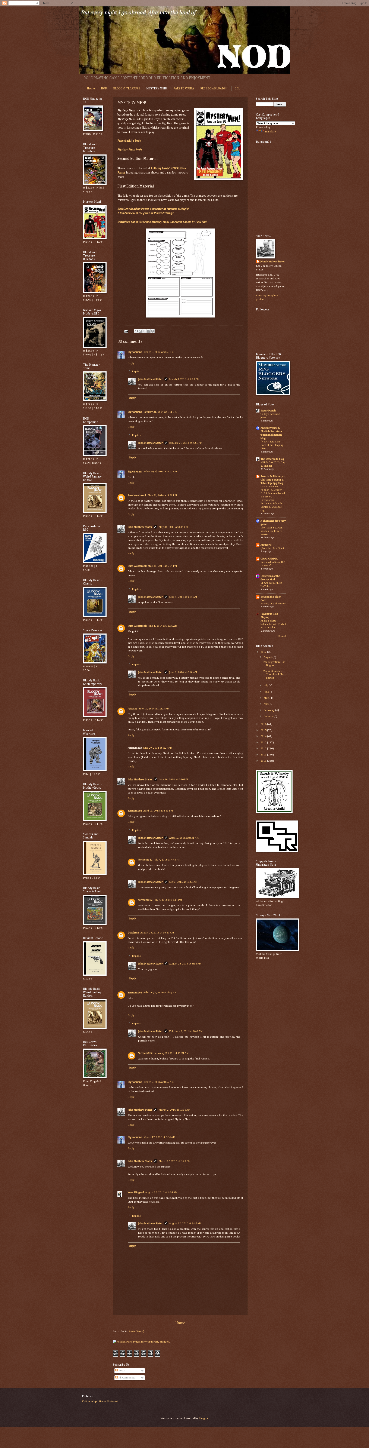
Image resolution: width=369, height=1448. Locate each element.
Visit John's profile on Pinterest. (100, 1401)
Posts (129, 149)
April (267, 704)
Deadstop (133, 932)
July (266, 685)
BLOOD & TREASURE (126, 88)
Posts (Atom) (136, 1331)
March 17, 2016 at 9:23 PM (174, 1161)
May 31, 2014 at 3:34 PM (173, 527)
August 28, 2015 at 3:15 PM (185, 963)
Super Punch (268, 410)
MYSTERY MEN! (156, 88)
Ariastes (132, 708)
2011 (264, 754)
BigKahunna (135, 352)
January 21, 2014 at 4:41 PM (160, 412)
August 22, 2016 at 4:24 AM (161, 1192)
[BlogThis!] (140, 331)
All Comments (126, 1377)
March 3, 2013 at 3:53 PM (159, 352)
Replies (136, 371)
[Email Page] (126, 331)
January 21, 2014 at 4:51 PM (185, 443)
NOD (104, 88)
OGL (237, 88)
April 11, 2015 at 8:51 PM (158, 810)
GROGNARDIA (269, 558)
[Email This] (136, 331)
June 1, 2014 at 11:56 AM (162, 626)
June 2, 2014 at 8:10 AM (183, 672)
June (267, 691)
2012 (264, 748)
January (269, 716)
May (266, 698)
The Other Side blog (272, 459)
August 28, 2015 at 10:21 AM (157, 932)
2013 (264, 742)
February (269, 710)
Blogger (203, 1418)
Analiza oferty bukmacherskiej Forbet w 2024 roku (273, 624)
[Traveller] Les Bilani (272, 548)
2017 (264, 652)
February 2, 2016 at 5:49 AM (160, 992)
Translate (270, 131)
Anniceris (266, 544)
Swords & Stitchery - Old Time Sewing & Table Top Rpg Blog (272, 480)
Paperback (124, 140)
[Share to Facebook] (148, 331)
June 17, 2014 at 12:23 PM (153, 708)
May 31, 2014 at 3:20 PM (162, 495)
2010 (264, 761)
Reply (131, 363)
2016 (264, 724)
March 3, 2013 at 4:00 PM (184, 379)
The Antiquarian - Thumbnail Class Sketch (274, 674)
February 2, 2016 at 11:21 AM (171, 1053)
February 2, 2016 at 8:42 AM (186, 1031)
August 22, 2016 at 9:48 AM (185, 1223)
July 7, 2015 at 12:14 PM (168, 900)
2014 (264, 736)
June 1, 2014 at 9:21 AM (183, 597)
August (268, 657)
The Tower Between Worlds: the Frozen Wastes (272, 531)
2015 (264, 730)
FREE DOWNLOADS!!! (214, 88)
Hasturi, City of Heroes (273, 603)
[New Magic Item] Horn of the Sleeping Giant (272, 445)
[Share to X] (144, 331)
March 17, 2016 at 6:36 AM (159, 1137)
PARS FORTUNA (183, 88)
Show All (282, 636)
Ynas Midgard (136, 1192)
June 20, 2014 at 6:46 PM (173, 779)
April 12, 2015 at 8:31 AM (184, 838)
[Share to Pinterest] (152, 331)
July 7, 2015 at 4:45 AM (167, 859)
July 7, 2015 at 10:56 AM (183, 882)
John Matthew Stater (150, 379)
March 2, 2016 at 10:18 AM (174, 1109)
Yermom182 (135, 810)
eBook (137, 140)
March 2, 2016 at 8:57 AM (159, 1082)
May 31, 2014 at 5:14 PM (162, 566)
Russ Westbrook (137, 495)
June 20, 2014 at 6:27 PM (157, 747)
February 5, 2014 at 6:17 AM (160, 471)
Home (91, 88)
